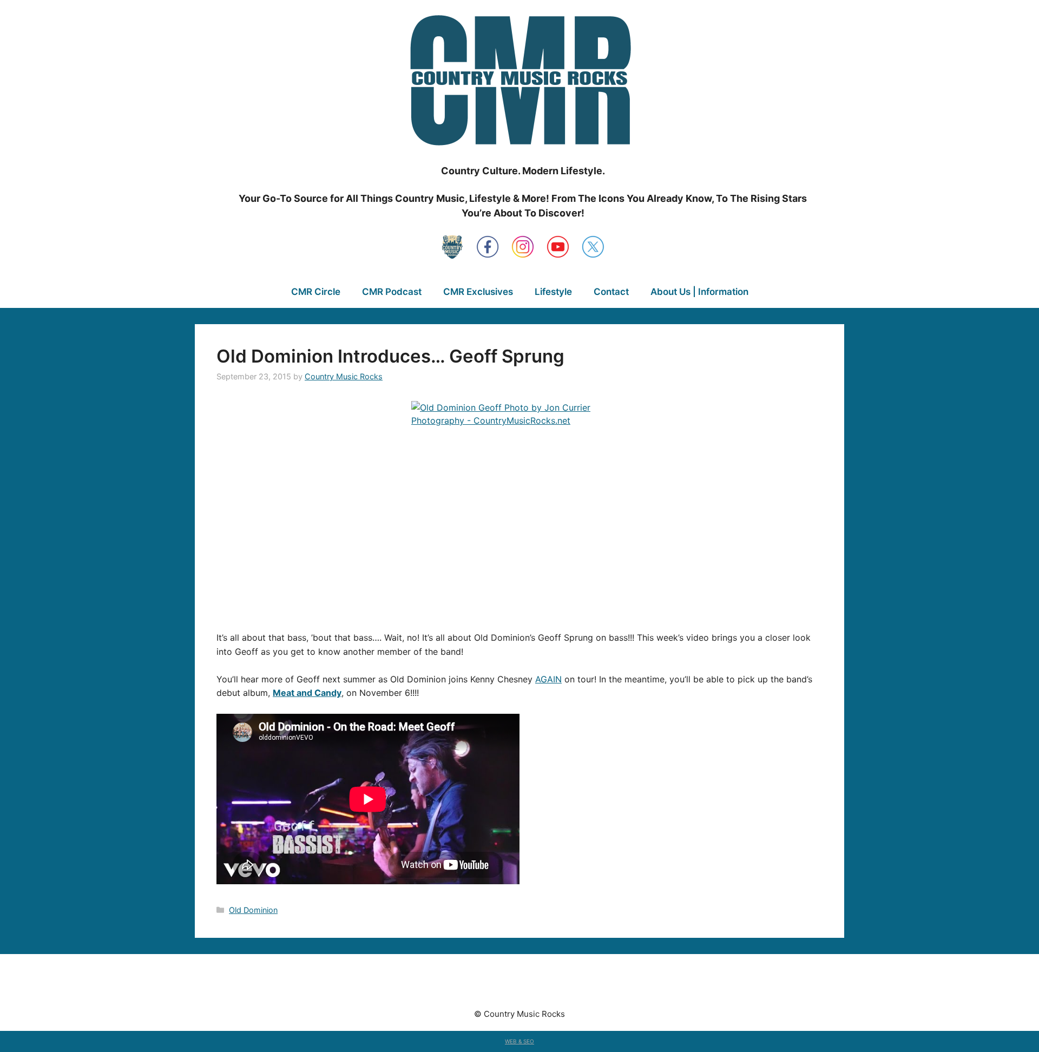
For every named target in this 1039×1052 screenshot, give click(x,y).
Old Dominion (253, 910)
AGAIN (548, 679)
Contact (611, 291)
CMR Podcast (392, 291)
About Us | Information (699, 291)
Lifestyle (553, 291)
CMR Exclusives (478, 291)
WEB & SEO (519, 1041)
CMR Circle (315, 291)
